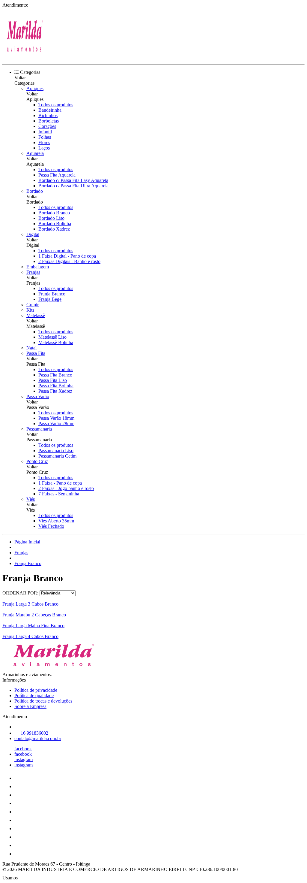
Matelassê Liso (52, 337)
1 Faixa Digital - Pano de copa (67, 256)
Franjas (33, 272)
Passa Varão (37, 396)
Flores (44, 142)
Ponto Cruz (37, 461)
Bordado (34, 191)
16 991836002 (33, 733)
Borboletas (48, 120)
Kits (30, 310)
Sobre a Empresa (30, 706)
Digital (32, 234)
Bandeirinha (49, 110)
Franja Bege (49, 299)
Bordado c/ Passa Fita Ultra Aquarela (73, 185)
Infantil (45, 131)
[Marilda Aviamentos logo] (24, 56)
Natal (31, 347)
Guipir (32, 304)
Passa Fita (35, 353)
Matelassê (35, 315)
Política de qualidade (34, 695)
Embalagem (37, 266)
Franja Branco (51, 293)
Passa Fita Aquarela (57, 174)
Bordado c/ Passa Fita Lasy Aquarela (73, 180)
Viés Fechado (51, 526)
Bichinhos (48, 115)
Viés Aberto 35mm (56, 520)
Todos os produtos (55, 104)
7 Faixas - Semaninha (58, 493)
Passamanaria (39, 428)
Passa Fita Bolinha (55, 385)
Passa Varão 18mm (56, 418)
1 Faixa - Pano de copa (60, 482)
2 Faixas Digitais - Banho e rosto (69, 261)
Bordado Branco (54, 212)
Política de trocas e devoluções (43, 700)
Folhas (44, 137)
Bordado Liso (51, 218)
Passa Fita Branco (55, 374)
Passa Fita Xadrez (55, 391)
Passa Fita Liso (52, 380)
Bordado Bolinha (54, 223)
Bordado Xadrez (54, 228)
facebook (23, 748)
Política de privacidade (35, 690)
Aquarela (35, 153)
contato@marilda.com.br (37, 738)
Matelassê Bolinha (55, 342)
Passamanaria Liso (55, 450)
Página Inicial (27, 541)
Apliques (34, 88)
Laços (44, 147)
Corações (47, 126)
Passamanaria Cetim (57, 455)
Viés (30, 499)
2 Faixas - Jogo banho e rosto (66, 488)
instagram (23, 759)
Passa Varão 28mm (56, 423)
